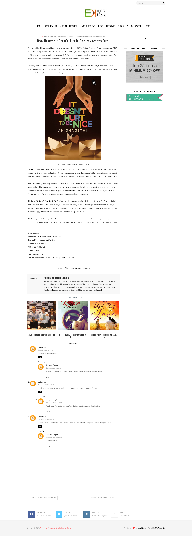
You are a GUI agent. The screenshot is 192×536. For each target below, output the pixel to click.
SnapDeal (55, 257)
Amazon (63, 257)
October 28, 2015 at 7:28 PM (54, 368)
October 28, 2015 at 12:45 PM (46, 350)
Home (39, 25)
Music (121, 25)
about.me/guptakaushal (59, 290)
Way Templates (160, 528)
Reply (39, 357)
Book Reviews (51, 25)
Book (55, 36)
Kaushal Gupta (52, 365)
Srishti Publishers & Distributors (49, 236)
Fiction (71, 36)
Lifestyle (110, 25)
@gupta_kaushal (96, 290)
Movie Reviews (88, 25)
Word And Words (135, 25)
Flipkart (47, 257)
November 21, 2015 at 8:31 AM (54, 403)
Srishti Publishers (99, 36)
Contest (150, 25)
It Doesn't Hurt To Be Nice (83, 36)
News (100, 25)
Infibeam (71, 257)
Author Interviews (69, 25)
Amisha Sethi (48, 36)
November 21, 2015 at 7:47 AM (46, 385)
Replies (42, 362)
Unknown (42, 347)
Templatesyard (142, 528)
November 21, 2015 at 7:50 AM (46, 419)
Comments (85, 268)
